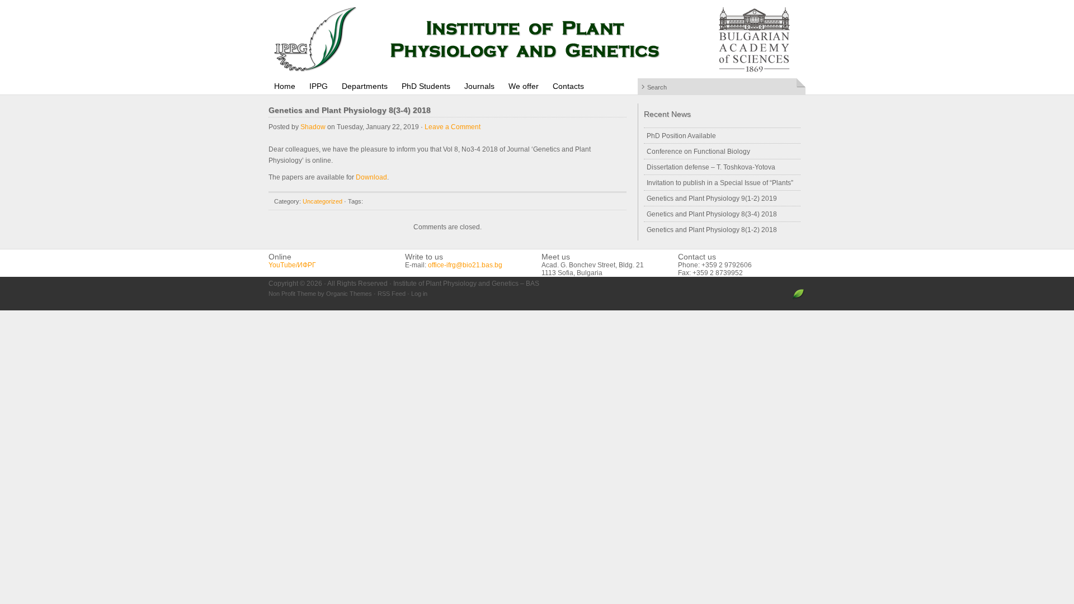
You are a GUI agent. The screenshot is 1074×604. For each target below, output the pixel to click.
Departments (365, 86)
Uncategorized (322, 201)
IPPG (318, 86)
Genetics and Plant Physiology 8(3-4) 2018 (712, 214)
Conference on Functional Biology (698, 151)
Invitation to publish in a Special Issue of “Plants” (720, 183)
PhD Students (426, 86)
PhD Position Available (681, 136)
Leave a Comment (453, 127)
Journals (479, 86)
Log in (419, 293)
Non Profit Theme (292, 293)
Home (284, 86)
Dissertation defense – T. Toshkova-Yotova (711, 167)
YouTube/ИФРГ (292, 265)
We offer (523, 86)
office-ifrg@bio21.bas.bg (465, 265)
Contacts (568, 86)
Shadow (313, 127)
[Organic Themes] (798, 299)
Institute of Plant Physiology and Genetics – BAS (536, 39)
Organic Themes (349, 293)
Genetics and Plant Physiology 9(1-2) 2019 (712, 198)
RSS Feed (392, 293)
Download (371, 177)
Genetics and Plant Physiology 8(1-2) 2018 (712, 230)
